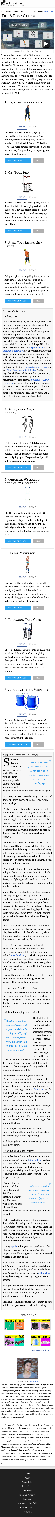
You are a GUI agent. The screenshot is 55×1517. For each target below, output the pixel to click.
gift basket (44, 1273)
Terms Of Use (27, 1486)
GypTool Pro (36, 347)
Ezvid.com (27, 1499)
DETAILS (32, 126)
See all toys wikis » (40, 1350)
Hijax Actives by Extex (35, 366)
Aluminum (38, 1089)
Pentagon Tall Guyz (13, 350)
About (27, 1478)
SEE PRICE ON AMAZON (17, 160)
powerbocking (17, 955)
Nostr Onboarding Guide (27, 1503)
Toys (22, 11)
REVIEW (22, 126)
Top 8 (38, 51)
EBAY (38, 160)
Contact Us (27, 1512)
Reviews (15, 11)
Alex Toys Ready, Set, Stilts (21, 370)
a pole (13, 1246)
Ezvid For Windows (27, 1495)
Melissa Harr (34, 1381)
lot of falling (34, 1160)
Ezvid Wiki (5, 11)
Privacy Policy (27, 1482)
